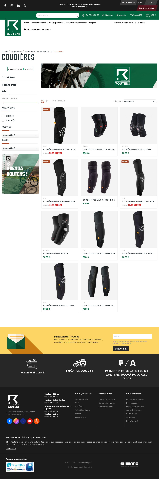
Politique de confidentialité (80, 467)
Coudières (8, 77)
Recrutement (132, 421)
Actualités (130, 417)
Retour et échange (107, 403)
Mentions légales (85, 463)
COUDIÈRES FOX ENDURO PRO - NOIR (59, 201)
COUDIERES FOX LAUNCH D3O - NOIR (99, 200)
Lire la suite (11, 448)
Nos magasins (132, 403)
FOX (44, 146)
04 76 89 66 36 (92, 15)
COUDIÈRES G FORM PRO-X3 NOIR (136, 149)
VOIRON (10, 120)
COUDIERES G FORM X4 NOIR (55, 253)
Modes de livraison (107, 399)
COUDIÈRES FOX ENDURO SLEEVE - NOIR (99, 305)
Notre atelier (131, 414)
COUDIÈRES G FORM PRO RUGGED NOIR (99, 149)
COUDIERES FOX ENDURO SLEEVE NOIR (99, 253)
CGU (67, 463)
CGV (73, 463)
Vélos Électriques (82, 410)
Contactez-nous (106, 407)
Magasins (109, 15)
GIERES (10, 116)
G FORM (85, 146)
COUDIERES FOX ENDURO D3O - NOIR (138, 201)
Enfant (78, 414)
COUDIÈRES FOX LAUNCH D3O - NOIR (59, 149)
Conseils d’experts (134, 410)
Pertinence (139, 101)
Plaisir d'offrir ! (81, 417)
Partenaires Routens (135, 407)
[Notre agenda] (20, 174)
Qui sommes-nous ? (135, 399)
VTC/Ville (79, 407)
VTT (77, 403)
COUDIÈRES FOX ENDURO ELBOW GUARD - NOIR (138, 253)
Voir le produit (51, 149)
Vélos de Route (81, 399)
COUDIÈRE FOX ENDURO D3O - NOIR (58, 305)
